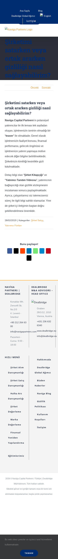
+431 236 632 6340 (44, 323)
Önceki (35, 87)
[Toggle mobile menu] (52, 31)
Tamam (29, 553)
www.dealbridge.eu (45, 330)
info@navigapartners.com (18, 331)
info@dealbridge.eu (45, 336)
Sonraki (46, 87)
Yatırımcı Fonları (13, 225)
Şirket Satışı (37, 220)
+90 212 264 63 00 (18, 324)
